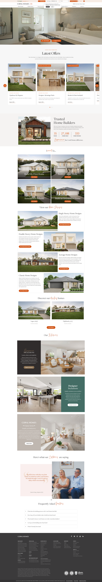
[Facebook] (71, 536)
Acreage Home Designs (21, 561)
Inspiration (74, 6)
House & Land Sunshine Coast (34, 543)
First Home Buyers (43, 543)
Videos (19, 557)
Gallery (65, 542)
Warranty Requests (76, 547)
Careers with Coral (76, 553)
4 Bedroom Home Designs (22, 551)
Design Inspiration (67, 546)
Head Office (75, 543)
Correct (48, 6)
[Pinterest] (74, 536)
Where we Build (75, 554)
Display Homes (30, 6)
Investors (42, 546)
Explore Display (34, 323)
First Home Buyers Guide (33, 559)
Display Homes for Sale (21, 558)
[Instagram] (77, 536)
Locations (19, 554)
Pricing (30, 556)
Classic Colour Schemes (57, 546)
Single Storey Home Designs (22, 543)
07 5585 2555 (42, 1)
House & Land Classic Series (33, 550)
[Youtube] (80, 536)
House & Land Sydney (32, 547)
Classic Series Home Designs (22, 546)
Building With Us (65, 6)
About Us (82, 6)
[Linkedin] (83, 536)
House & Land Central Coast (33, 546)
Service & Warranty (44, 554)
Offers (30, 553)
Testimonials (43, 555)
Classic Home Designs (56, 542)
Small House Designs (21, 547)
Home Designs (20, 6)
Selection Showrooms (67, 547)
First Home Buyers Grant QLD (33, 560)
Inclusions (42, 550)
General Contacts (76, 542)
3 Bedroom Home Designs (22, 550)
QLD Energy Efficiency (44, 551)
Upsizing (42, 547)
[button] (19, 312)
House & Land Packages (42, 6)
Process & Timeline (43, 542)
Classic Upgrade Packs (57, 547)
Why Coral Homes (76, 550)
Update (52, 6)
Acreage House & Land (21, 562)
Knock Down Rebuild (44, 558)
